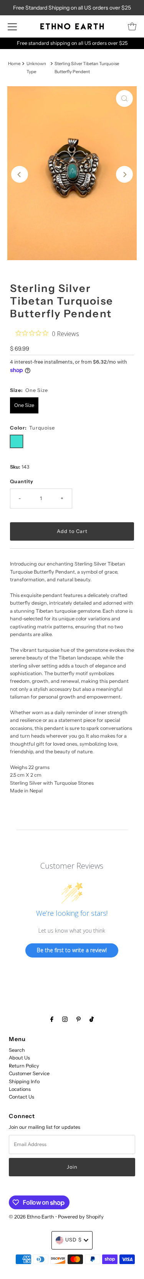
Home (14, 63)
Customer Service (29, 1073)
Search (17, 1050)
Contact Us (21, 1097)
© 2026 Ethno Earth (31, 1217)
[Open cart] (132, 26)
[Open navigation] (12, 26)
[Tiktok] (91, 1019)
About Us (19, 1058)
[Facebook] (51, 1019)
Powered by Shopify (81, 1217)
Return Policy (24, 1066)
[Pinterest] (78, 1019)
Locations (20, 1089)
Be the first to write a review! (72, 950)
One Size (24, 405)
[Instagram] (65, 1019)
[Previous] (19, 174)
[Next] (124, 174)
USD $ (73, 1240)
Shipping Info (24, 1081)
